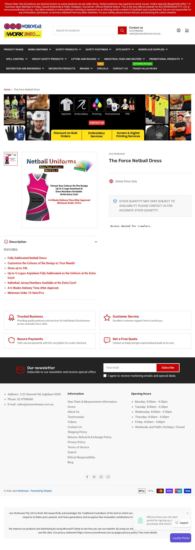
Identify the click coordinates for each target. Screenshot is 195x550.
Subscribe (167, 367)
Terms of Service (78, 447)
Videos (72, 422)
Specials (102, 67)
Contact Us (120, 68)
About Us (73, 412)
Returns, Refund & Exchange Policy (89, 437)
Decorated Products (62, 68)
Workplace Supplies (151, 49)
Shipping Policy (77, 432)
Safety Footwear (97, 49)
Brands (84, 68)
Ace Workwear (117, 153)
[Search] (122, 30)
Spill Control (15, 59)
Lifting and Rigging (83, 59)
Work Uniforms (38, 49)
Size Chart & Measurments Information (92, 401)
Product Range (13, 49)
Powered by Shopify (41, 490)
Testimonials (76, 417)
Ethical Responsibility (81, 457)
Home (7, 89)
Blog (70, 462)
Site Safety (123, 49)
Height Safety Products (47, 59)
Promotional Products (164, 59)
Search (72, 452)
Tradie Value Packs (144, 67)
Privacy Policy (76, 442)
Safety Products (67, 49)
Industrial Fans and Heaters (122, 59)
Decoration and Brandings (23, 68)
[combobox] (90, 30)
